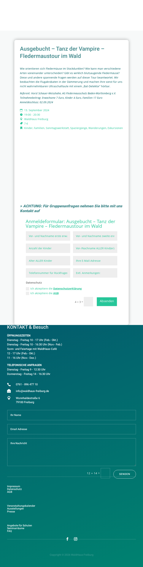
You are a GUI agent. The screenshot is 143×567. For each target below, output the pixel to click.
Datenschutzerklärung (67, 288)
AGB (56, 293)
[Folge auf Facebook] (67, 539)
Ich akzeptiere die (56, 288)
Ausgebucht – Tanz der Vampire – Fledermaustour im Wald (70, 223)
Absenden (107, 301)
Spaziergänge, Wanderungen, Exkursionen (96, 128)
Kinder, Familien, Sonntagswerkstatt (46, 128)
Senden (124, 474)
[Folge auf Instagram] (75, 539)
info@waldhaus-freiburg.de (32, 391)
